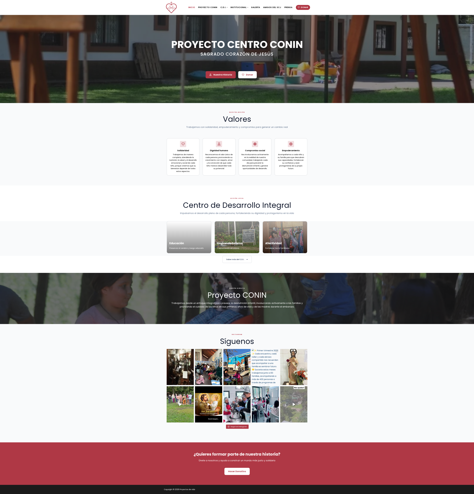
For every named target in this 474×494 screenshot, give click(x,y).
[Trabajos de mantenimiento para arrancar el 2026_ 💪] (293, 404)
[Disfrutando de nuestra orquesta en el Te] (180, 367)
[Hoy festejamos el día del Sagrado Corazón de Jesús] (293, 367)
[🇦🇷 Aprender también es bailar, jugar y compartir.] (208, 367)
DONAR (304, 7)
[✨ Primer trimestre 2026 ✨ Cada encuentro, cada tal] (265, 367)
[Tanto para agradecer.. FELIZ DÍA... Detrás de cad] (208, 404)
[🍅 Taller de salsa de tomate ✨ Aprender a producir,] (180, 404)
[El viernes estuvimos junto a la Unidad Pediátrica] (237, 367)
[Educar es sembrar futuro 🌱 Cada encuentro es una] (265, 404)
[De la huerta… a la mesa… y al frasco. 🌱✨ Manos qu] (237, 404)
